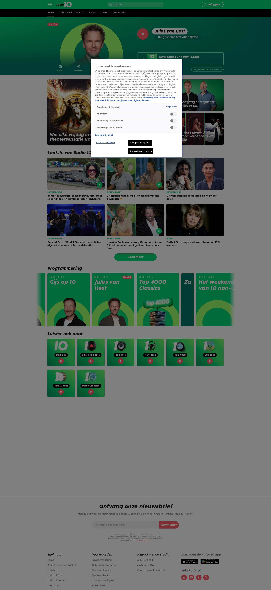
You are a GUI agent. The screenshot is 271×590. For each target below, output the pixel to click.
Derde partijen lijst (104, 135)
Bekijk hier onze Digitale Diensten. (133, 100)
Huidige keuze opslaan (140, 143)
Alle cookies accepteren (141, 151)
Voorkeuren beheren (105, 142)
